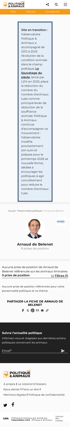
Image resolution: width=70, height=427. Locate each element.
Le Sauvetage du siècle (31, 73)
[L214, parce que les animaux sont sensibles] (6, 418)
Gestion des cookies (59, 419)
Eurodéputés (53, 11)
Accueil (12, 211)
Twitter (27, 399)
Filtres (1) (61, 275)
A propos (9, 384)
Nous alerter (11, 389)
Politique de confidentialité (46, 394)
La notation (25, 384)
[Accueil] (11, 8)
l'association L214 (20, 420)
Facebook (10, 399)
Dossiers (40, 384)
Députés (30, 11)
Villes (13, 11)
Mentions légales (14, 394)
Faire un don (30, 389)
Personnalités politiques (30, 211)
